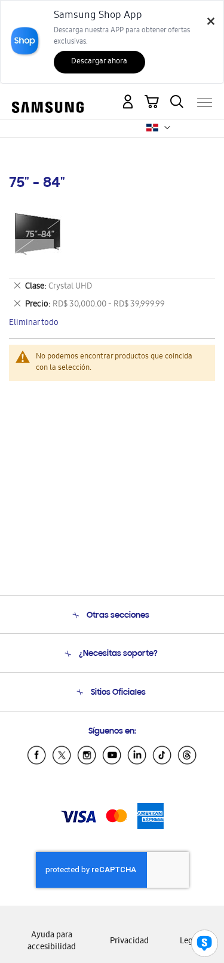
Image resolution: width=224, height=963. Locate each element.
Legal (190, 942)
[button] (167, 127)
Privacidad (129, 942)
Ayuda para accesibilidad (51, 942)
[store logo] (48, 97)
